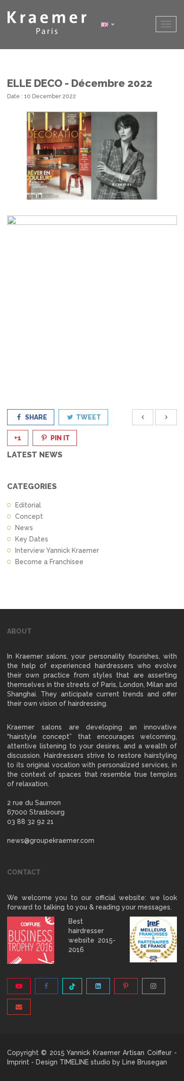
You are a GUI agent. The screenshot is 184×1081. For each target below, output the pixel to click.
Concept (29, 516)
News (24, 528)
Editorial (28, 505)
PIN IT (59, 438)
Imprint (18, 1062)
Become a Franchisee (49, 562)
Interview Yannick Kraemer (57, 550)
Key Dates (31, 539)
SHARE (35, 417)
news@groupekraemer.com (50, 840)
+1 (17, 438)
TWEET (88, 417)
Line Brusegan (144, 1062)
